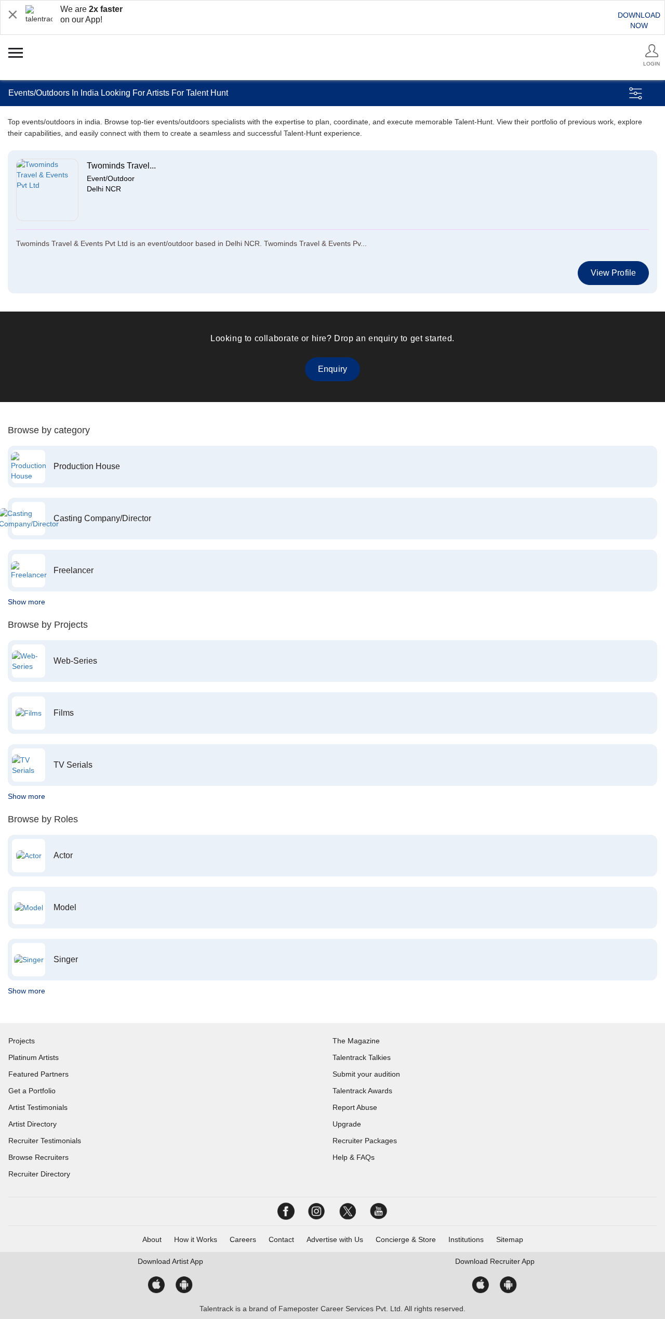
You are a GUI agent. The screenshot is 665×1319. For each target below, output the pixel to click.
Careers (243, 1239)
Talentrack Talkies (361, 1057)
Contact (281, 1239)
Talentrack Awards (362, 1091)
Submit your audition (366, 1074)
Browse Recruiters (38, 1157)
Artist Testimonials (38, 1107)
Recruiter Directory (39, 1174)
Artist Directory (32, 1124)
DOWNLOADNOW (639, 20)
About (152, 1239)
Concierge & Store (406, 1239)
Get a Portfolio (32, 1091)
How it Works (195, 1239)
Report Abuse (354, 1107)
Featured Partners (38, 1074)
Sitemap (509, 1239)
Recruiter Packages (364, 1140)
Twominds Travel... (121, 165)
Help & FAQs (353, 1157)
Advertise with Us (335, 1239)
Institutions (466, 1239)
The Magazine (356, 1041)
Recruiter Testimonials (44, 1140)
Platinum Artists (33, 1057)
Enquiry (332, 369)
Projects (21, 1041)
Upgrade (346, 1124)
